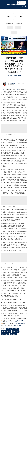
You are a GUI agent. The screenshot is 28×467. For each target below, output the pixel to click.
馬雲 (18, 89)
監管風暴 (5, 334)
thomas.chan (13, 83)
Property (15, 16)
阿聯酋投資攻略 (9, 23)
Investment (14, 13)
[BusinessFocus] (14, 5)
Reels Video (19, 23)
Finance (9, 75)
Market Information (17, 20)
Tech (21, 16)
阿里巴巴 (4, 89)
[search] (25, 5)
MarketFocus (17, 325)
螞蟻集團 (15, 331)
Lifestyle (8, 20)
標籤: (3, 328)
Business (7, 13)
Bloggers (8, 16)
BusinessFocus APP (11, 322)
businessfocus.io (20, 323)
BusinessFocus (19, 320)
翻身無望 (13, 334)
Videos (21, 13)
